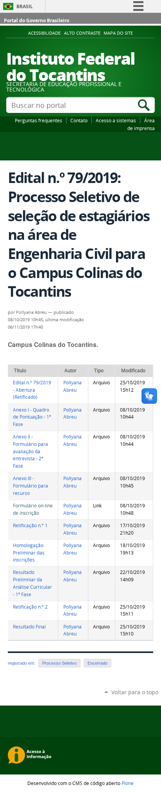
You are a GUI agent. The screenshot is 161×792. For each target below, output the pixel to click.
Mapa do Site (118, 33)
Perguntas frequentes (38, 120)
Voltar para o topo (134, 692)
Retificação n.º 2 (30, 607)
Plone (128, 783)
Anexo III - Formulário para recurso (30, 485)
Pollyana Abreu (72, 386)
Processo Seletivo (59, 663)
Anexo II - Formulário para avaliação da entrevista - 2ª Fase (30, 451)
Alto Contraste (82, 33)
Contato (79, 120)
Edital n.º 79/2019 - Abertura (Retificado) (32, 389)
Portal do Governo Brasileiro (36, 20)
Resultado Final (29, 626)
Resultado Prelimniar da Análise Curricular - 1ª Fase (32, 583)
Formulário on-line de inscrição (33, 509)
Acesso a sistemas (116, 120)
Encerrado (97, 663)
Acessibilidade (44, 33)
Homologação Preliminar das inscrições (29, 552)
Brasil (24, 6)
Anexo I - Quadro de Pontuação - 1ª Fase (32, 417)
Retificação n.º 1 (30, 525)
